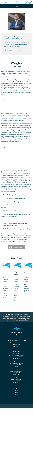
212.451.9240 (16, 366)
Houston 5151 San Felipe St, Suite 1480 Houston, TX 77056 (17, 371)
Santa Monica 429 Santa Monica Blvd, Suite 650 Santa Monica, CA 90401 (16, 355)
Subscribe (15, 346)
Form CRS (16, 397)
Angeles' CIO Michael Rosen (12, 39)
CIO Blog (9, 50)
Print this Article (18, 247)
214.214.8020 (16, 382)
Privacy (16, 392)
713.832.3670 (16, 374)
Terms (16, 390)
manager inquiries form (22, 320)
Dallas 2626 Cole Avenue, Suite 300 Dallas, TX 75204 (17, 379)
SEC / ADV (16, 395)
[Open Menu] (30, 2)
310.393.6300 (16, 358)
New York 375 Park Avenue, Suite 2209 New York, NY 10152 (16, 363)
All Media (19, 50)
